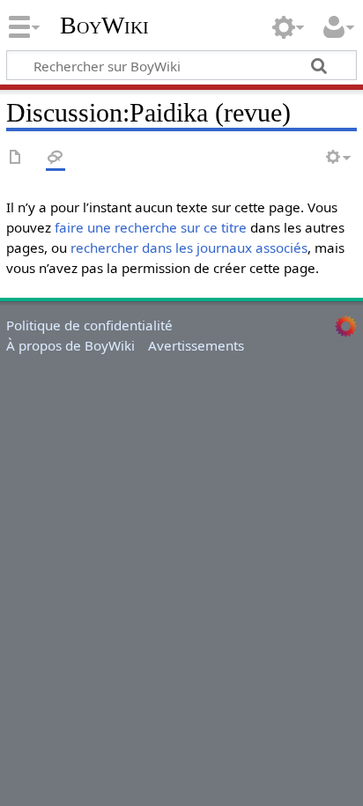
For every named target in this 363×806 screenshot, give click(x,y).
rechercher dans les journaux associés (188, 247)
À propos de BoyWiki (70, 345)
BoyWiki (104, 25)
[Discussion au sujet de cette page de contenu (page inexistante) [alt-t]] (55, 158)
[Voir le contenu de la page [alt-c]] (16, 158)
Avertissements (196, 345)
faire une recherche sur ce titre (151, 227)
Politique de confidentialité (89, 325)
